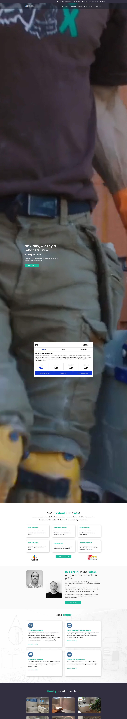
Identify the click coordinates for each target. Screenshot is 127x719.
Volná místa (98, 6)
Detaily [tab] (63, 349)
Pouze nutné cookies (44, 373)
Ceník (85, 6)
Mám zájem (31, 265)
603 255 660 (77, 1)
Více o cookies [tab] (83, 349)
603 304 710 (102, 1)
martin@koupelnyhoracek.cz (89, 1)
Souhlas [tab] (44, 349)
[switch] (56, 368)
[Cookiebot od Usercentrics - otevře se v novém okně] (82, 345)
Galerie (80, 6)
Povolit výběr (63, 373)
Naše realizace (73, 602)
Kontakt (91, 6)
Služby (66, 6)
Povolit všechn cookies (82, 373)
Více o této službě (33, 644)
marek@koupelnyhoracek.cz (65, 1)
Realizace (73, 6)
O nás (61, 6)
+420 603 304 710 (63, 556)
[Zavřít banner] (91, 344)
